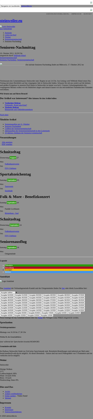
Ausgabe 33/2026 (21, 303)
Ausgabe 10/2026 (7, 313)
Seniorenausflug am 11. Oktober (17, 124)
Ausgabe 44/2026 (35, 298)
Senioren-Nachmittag (8, 60)
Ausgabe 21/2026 (21, 308)
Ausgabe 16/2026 (7, 310)
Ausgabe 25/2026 (49, 305)
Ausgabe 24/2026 (64, 305)
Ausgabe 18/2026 (64, 308)
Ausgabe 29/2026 (78, 303)
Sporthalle (9, 191)
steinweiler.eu (26, 6)
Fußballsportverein (12, 164)
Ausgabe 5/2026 (74, 313)
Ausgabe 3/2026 (20, 315)
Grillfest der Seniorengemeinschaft (18, 129)
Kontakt (88, 14)
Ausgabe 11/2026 (78, 310)
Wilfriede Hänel (20, 55)
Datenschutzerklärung (57, 14)
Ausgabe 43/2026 (49, 298)
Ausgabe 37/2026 (49, 300)
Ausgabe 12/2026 (64, 310)
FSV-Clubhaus (10, 168)
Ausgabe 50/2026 (35, 295)
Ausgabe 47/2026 (78, 295)
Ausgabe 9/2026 (21, 313)
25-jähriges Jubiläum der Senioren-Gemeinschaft (23, 133)
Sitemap (8, 398)
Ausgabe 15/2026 (21, 310)
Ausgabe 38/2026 (35, 300)
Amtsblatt (7, 288)
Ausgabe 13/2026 (49, 310)
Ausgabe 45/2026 (21, 298)
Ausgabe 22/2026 (7, 308)
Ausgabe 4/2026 (6, 315)
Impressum (76, 14)
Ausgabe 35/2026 (78, 300)
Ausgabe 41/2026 (78, 298)
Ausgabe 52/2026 (7, 295)
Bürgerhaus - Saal (12, 213)
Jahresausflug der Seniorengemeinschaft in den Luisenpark (27, 131)
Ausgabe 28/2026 (7, 305)
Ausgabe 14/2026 (35, 310)
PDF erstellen (7, 144)
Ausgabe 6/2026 (60, 313)
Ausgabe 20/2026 (35, 308)
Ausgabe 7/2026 (47, 313)
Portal (40, 318)
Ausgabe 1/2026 (46, 315)
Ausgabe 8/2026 (34, 313)
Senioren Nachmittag (13, 126)
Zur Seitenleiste (6, 29)
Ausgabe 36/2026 (64, 300)
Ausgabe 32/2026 (35, 303)
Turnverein (9, 186)
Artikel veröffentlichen (13, 394)
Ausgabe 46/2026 (7, 298)
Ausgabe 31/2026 (49, 303)
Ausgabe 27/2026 (21, 305)
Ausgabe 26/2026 (35, 305)
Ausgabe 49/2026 (49, 295)
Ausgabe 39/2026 (21, 300)
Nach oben (4, 115)
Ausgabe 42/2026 (64, 298)
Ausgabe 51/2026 (21, 295)
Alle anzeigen (7, 142)
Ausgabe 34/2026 (7, 303)
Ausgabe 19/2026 (49, 308)
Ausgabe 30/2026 (64, 303)
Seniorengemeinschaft (8, 58)
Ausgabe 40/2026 (7, 300)
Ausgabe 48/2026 (64, 295)
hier (63, 288)
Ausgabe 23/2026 (78, 305)
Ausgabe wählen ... (7, 293)
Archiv (7, 391)
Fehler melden (10, 396)
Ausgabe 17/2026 (78, 308)
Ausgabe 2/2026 (33, 315)
